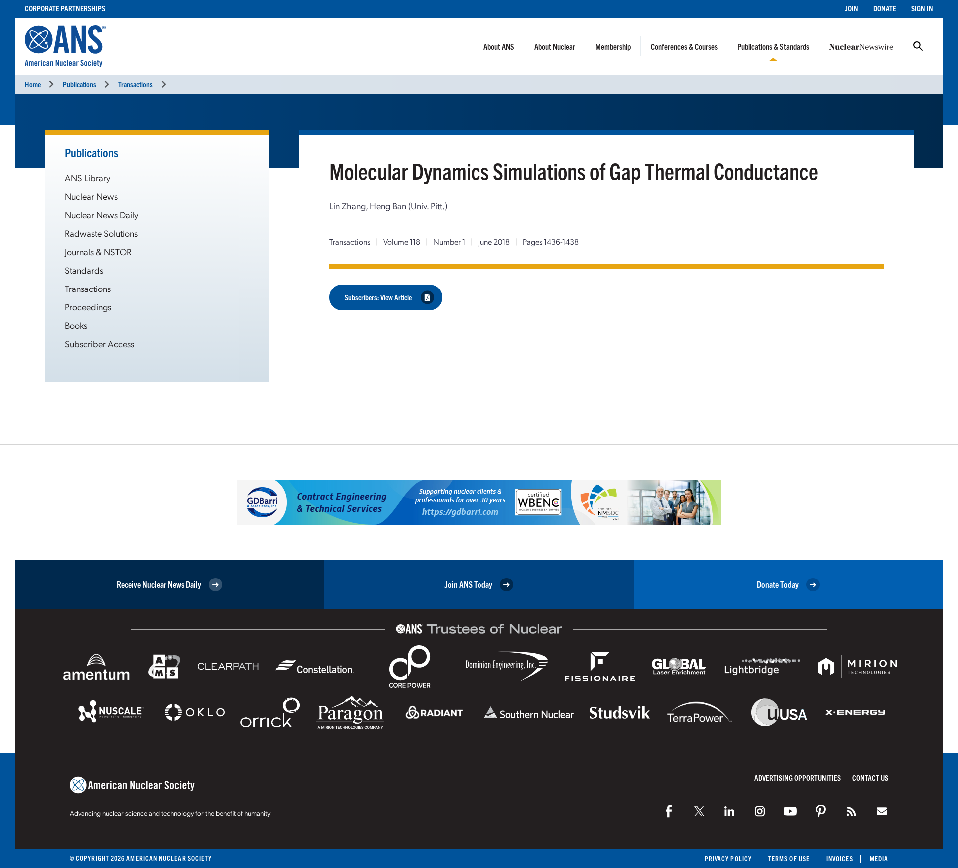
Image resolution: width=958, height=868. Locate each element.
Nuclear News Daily (101, 214)
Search (918, 46)
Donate (884, 8)
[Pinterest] (820, 811)
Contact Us (870, 777)
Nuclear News (91, 196)
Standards (84, 270)
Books (76, 325)
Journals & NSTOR (98, 251)
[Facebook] (668, 811)
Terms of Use (789, 858)
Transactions (135, 84)
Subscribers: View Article (378, 297)
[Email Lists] (881, 811)
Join (851, 8)
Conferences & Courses (684, 46)
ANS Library (87, 177)
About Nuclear (554, 46)
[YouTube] (790, 811)
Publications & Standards (773, 46)
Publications (79, 84)
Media (879, 858)
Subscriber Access (99, 343)
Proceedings (88, 306)
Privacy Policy (728, 858)
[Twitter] (699, 811)
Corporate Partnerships (65, 8)
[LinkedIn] (729, 811)
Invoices (839, 858)
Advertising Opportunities (797, 777)
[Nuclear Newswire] (851, 811)
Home (33, 84)
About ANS (498, 46)
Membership (613, 46)
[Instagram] (759, 811)
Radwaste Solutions (101, 233)
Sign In (922, 8)
